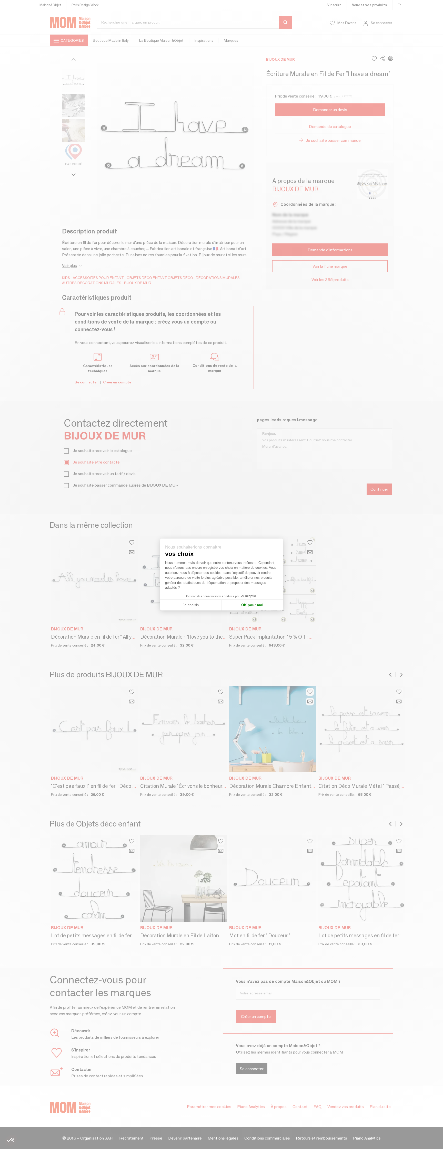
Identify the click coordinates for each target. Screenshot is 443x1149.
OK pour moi (252, 605)
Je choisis (191, 605)
